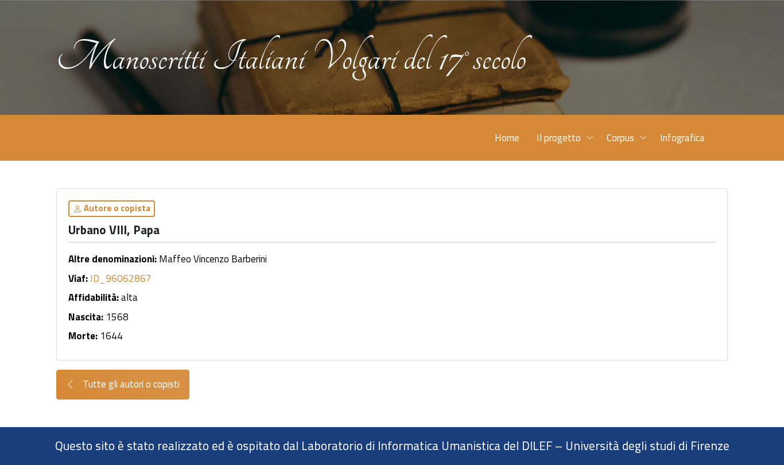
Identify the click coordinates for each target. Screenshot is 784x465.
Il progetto (559, 137)
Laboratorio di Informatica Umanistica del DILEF (426, 445)
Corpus (620, 137)
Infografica (682, 137)
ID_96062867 (121, 278)
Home (507, 137)
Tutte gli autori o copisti (130, 384)
